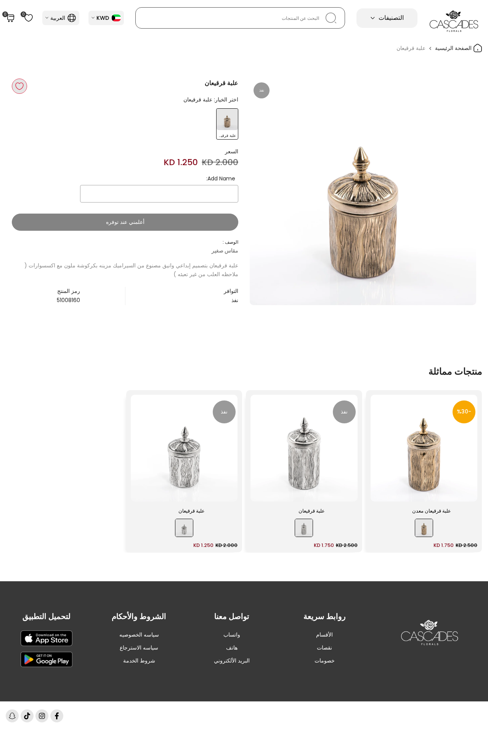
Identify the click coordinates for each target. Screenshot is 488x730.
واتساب (231, 634)
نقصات (324, 647)
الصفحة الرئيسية (454, 48)
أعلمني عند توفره (125, 222)
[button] (19, 86)
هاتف (232, 647)
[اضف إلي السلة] (380, 492)
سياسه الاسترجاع (139, 647)
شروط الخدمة (139, 660)
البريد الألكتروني (232, 660)
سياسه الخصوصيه (139, 634)
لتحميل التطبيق (46, 616)
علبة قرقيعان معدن (431, 511)
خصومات (325, 660)
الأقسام (324, 634)
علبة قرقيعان (312, 511)
